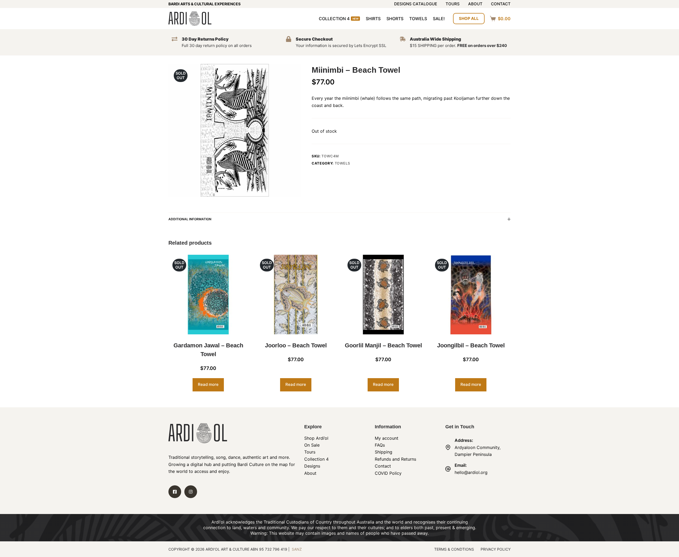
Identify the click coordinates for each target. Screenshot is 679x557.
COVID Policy (388, 473)
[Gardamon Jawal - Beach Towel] (208, 294)
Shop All (469, 18)
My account (386, 438)
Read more (208, 384)
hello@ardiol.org (471, 472)
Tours (453, 4)
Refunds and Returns (395, 459)
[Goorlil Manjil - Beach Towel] (383, 294)
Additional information (189, 219)
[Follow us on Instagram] (190, 491)
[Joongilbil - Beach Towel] (471, 294)
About (475, 4)
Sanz (297, 549)
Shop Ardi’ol (316, 438)
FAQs (380, 445)
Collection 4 (339, 18)
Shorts (394, 18)
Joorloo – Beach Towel (296, 345)
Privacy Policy (496, 549)
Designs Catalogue (415, 4)
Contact (501, 4)
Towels (418, 18)
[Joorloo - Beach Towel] (296, 294)
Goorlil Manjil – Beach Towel (383, 345)
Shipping (383, 452)
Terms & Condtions (454, 549)
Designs (312, 466)
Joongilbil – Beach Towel (471, 345)
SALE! (439, 18)
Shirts (373, 18)
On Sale (312, 445)
